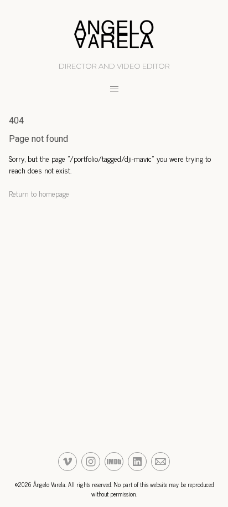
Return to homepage (39, 193)
